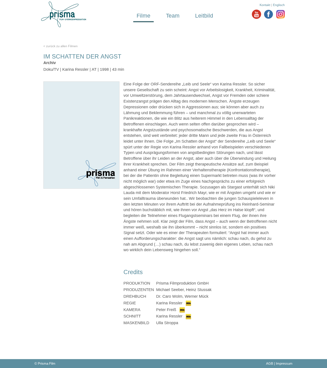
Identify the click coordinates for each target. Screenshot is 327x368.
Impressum (284, 363)
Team (173, 15)
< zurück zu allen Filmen (60, 46)
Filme (143, 15)
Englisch (279, 5)
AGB (269, 363)
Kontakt (265, 5)
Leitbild (204, 15)
